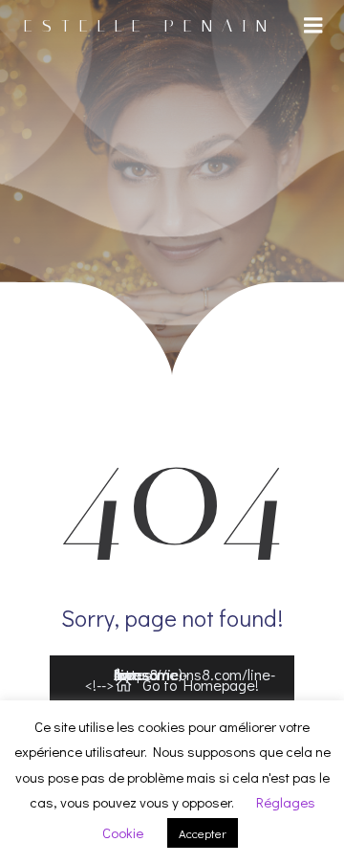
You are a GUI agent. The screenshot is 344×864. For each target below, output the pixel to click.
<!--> (180, 680)
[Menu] (313, 26)
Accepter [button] (202, 833)
